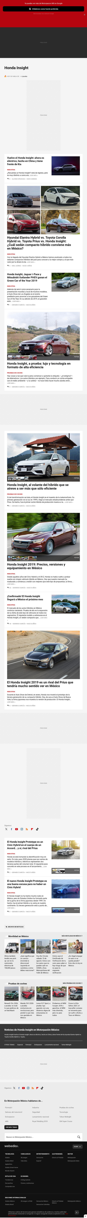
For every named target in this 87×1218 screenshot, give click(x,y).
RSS (27, 829)
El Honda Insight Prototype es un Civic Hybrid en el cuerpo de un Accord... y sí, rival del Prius (25, 845)
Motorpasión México (74, 1201)
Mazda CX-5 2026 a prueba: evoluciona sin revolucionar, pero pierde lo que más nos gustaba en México (27, 1010)
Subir (76, 1146)
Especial (20, 1045)
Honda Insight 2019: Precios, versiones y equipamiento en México (36, 566)
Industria (11, 170)
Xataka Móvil (9, 1161)
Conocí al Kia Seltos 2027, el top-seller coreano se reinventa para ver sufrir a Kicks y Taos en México (75, 1009)
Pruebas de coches (15, 373)
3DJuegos (24, 1157)
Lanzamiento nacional (52, 1045)
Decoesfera (9, 1183)
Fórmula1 (28, 1045)
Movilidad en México (18, 936)
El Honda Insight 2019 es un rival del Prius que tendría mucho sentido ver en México (40, 684)
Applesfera (8, 1164)
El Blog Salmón (25, 1180)
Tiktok (37, 829)
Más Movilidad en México (71, 936)
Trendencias (9, 1180)
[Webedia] (11, 1146)
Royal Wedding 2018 (39, 1121)
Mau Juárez (16, 266)
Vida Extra (24, 1161)
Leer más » (34, 175)
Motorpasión (72, 1157)
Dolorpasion (38, 1045)
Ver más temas (11, 1127)
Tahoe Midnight (66, 1045)
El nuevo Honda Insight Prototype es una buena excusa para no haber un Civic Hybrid (27, 884)
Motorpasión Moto (73, 1161)
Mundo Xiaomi (9, 1171)
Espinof (38, 1161)
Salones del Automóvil (13, 1112)
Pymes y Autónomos (27, 1183)
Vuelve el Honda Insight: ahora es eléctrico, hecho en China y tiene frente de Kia (25, 161)
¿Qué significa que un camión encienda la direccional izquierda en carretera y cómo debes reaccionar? (27, 963)
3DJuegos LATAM (26, 1201)
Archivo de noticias (15, 927)
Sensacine (39, 1157)
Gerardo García (18, 305)
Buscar (79, 1137)
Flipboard (32, 829)
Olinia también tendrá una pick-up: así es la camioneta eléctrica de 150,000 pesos (10, 962)
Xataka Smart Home (11, 1167)
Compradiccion (10, 1186)
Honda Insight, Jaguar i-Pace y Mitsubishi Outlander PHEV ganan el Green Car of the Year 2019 (27, 277)
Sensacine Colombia (43, 1204)
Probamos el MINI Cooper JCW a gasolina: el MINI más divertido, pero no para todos (59, 1009)
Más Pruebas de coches (72, 983)
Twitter (6, 829)
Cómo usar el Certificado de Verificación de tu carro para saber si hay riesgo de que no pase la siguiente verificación (59, 964)
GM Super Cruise (65, 1121)
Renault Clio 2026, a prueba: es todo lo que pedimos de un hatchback (11, 1007)
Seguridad (36, 1112)
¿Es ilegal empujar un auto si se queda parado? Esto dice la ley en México (75, 961)
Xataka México (10, 1201)
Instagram (22, 829)
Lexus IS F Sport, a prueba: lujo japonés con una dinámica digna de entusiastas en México (43, 1009)
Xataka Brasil (9, 1204)
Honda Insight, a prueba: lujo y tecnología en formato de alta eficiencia (39, 365)
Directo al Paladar (57, 1157)
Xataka (7, 1157)
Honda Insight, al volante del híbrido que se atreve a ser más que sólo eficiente (38, 486)
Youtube (16, 829)
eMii (6, 1121)
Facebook (11, 829)
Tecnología (63, 1112)
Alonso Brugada (18, 179)
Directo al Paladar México (57, 1202)
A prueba (24, 76)
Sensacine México (42, 1201)
